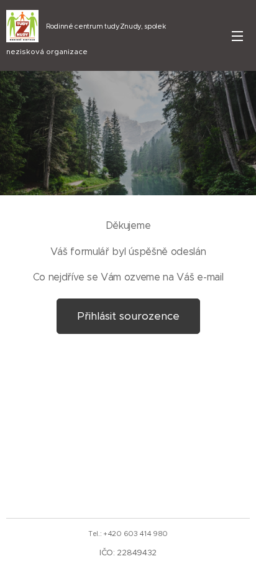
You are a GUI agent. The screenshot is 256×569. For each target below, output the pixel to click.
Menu (237, 35)
